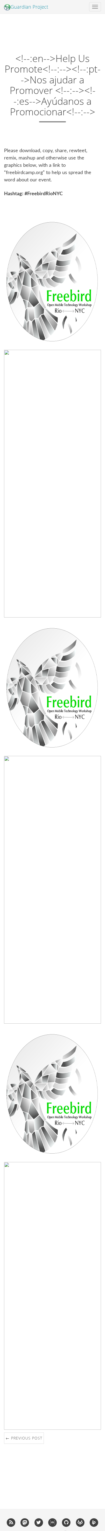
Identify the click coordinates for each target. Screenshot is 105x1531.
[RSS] (11, 1522)
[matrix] (52, 1522)
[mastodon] (25, 1522)
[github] (66, 1522)
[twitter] (39, 1522)
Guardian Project (29, 7)
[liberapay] (94, 1522)
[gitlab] (80, 1522)
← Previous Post (24, 1438)
